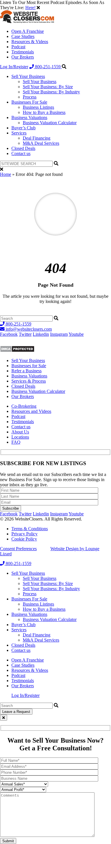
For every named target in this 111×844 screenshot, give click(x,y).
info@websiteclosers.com (28, 329)
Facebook (9, 334)
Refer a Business (26, 370)
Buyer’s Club (23, 127)
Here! (30, 7)
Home (5, 174)
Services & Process (28, 381)
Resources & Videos (29, 41)
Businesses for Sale (28, 365)
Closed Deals (23, 148)
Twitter (25, 334)
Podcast (18, 46)
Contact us (20, 153)
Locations (20, 437)
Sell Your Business (28, 76)
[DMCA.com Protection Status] (17, 350)
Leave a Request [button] (16, 712)
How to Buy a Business (44, 112)
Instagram (59, 334)
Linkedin (41, 334)
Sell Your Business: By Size (48, 86)
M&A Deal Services (41, 143)
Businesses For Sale (29, 102)
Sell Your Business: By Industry (51, 91)
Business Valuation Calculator (50, 122)
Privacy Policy (24, 533)
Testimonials (22, 51)
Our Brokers (22, 57)
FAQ (15, 442)
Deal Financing (36, 138)
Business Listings (38, 107)
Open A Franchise (27, 31)
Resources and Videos (31, 411)
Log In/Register (14, 66)
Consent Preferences (18, 548)
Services (18, 132)
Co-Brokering (23, 406)
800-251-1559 (48, 66)
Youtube (76, 334)
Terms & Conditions (29, 528)
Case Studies (22, 36)
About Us (20, 431)
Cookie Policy (24, 538)
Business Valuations (29, 117)
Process (29, 97)
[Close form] (3, 718)
